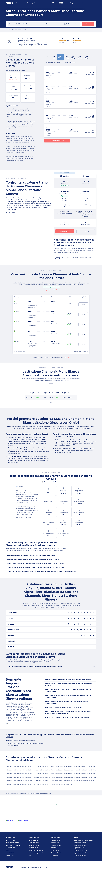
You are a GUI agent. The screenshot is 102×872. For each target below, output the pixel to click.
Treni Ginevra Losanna (13, 845)
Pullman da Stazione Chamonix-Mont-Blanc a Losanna (44, 770)
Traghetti (33, 3)
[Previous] (27, 391)
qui (68, 357)
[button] (47, 24)
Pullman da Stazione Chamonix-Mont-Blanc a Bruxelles (44, 773)
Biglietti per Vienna (80, 845)
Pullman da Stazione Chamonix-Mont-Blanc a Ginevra (22, 766)
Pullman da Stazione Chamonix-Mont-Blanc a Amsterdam (23, 773)
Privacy (45, 867)
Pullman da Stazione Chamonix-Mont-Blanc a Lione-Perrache (46, 784)
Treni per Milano (11, 840)
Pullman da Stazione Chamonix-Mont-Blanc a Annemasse (23, 777)
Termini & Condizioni (34, 867)
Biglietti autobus (34, 837)
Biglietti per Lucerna (80, 850)
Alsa (30, 855)
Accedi (94, 3)
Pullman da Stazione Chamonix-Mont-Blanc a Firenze (67, 773)
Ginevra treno (10, 848)
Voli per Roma (55, 843)
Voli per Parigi (55, 840)
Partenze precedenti (22, 351)
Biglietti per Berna (79, 848)
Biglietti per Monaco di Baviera (83, 840)
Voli (28, 3)
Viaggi (76, 837)
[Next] (93, 57)
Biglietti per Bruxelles (80, 853)
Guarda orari (12, 100)
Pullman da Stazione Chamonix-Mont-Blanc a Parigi (66, 766)
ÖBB (7, 850)
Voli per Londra (56, 845)
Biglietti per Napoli (80, 843)
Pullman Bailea (33, 848)
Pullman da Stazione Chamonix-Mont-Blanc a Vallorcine (22, 784)
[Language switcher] (62, 3)
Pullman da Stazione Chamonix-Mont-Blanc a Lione (66, 770)
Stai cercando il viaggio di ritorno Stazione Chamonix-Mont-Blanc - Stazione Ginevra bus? (26, 744)
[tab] (53, 62)
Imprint (23, 867)
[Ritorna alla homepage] (11, 3)
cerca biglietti (13, 79)
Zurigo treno (10, 855)
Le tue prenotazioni (74, 2)
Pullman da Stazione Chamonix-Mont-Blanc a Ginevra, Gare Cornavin (26, 781)
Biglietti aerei (55, 837)
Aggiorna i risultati (50, 290)
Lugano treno (10, 853)
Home (7, 793)
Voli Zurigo (54, 848)
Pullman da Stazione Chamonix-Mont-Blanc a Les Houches (45, 781)
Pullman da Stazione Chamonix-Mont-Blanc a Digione (67, 777)
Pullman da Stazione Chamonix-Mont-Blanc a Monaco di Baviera (25, 770)
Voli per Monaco (56, 853)
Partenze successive (80, 351)
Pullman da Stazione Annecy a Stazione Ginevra (65, 784)
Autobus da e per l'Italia (36, 853)
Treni (17, 3)
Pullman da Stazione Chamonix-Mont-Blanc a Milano (44, 766)
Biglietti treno (10, 837)
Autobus (22, 3)
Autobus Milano (34, 843)
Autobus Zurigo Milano (36, 850)
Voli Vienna (54, 855)
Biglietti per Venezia (80, 855)
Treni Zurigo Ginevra (12, 843)
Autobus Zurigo (33, 840)
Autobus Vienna (34, 845)
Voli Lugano (55, 850)
